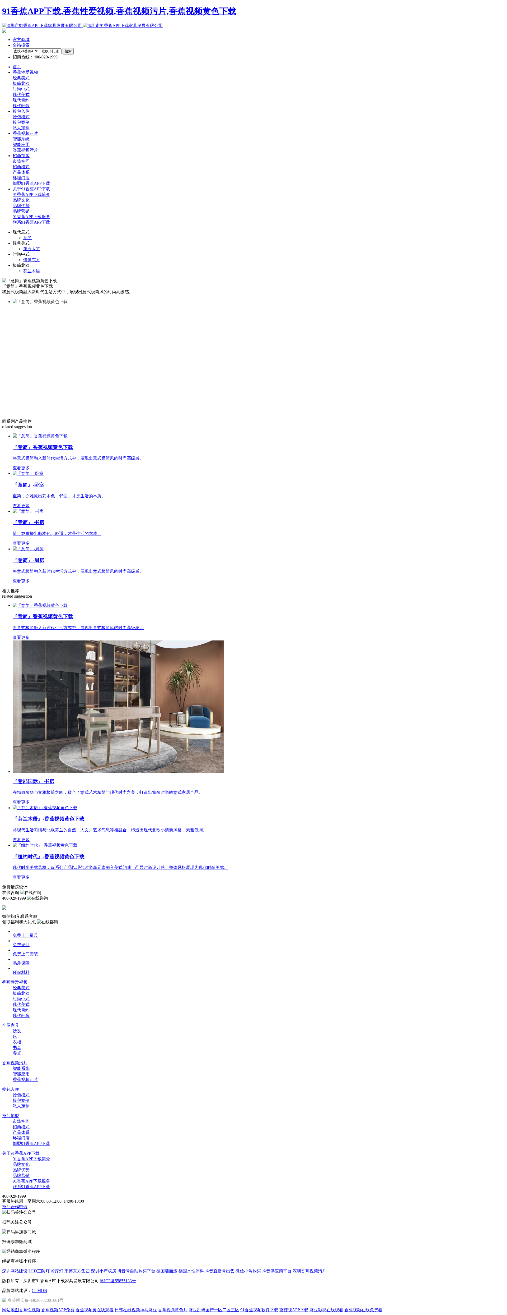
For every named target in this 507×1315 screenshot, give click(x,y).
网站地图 (10, 1310)
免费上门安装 (25, 954)
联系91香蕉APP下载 (31, 222)
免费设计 (21, 944)
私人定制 (21, 128)
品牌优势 (21, 205)
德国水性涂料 (191, 1271)
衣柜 (17, 1042)
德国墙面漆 (166, 1271)
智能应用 (21, 144)
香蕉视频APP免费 (57, 1310)
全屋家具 (10, 1025)
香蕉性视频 (29, 1310)
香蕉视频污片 (25, 150)
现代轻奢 (21, 105)
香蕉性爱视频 (14, 982)
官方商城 (21, 39)
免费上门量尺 (25, 935)
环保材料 (21, 972)
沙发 (17, 1031)
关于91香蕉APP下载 (21, 1153)
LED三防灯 (39, 1271)
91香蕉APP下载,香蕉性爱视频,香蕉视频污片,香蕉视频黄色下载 (119, 11)
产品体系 (21, 172)
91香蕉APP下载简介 (31, 194)
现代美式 (21, 94)
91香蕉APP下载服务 (31, 216)
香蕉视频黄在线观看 (95, 1310)
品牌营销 (21, 211)
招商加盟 (10, 1116)
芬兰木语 (31, 271)
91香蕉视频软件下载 (259, 1310)
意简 (27, 237)
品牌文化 (21, 200)
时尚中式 (21, 89)
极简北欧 (21, 83)
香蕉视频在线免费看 (363, 1310)
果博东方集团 (77, 1271)
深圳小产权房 (103, 1271)
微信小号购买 (248, 1271)
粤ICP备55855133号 (118, 1281)
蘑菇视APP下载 (293, 1310)
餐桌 (17, 1053)
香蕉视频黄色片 (172, 1310)
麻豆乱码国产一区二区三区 (214, 1310)
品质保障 (21, 963)
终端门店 (21, 178)
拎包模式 (21, 116)
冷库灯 (57, 1271)
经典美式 (21, 78)
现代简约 (21, 100)
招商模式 (21, 166)
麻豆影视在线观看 (326, 1310)
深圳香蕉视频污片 (309, 1271)
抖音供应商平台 (277, 1271)
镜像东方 (31, 260)
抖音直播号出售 (219, 1271)
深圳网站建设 (14, 1271)
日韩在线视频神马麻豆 (136, 1310)
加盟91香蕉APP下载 (31, 183)
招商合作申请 (14, 1206)
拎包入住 (10, 1089)
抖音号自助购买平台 (136, 1271)
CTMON (39, 1290)
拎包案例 (21, 122)
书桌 (17, 1047)
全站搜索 (21, 45)
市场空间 (21, 161)
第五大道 (31, 248)
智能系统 (21, 139)
